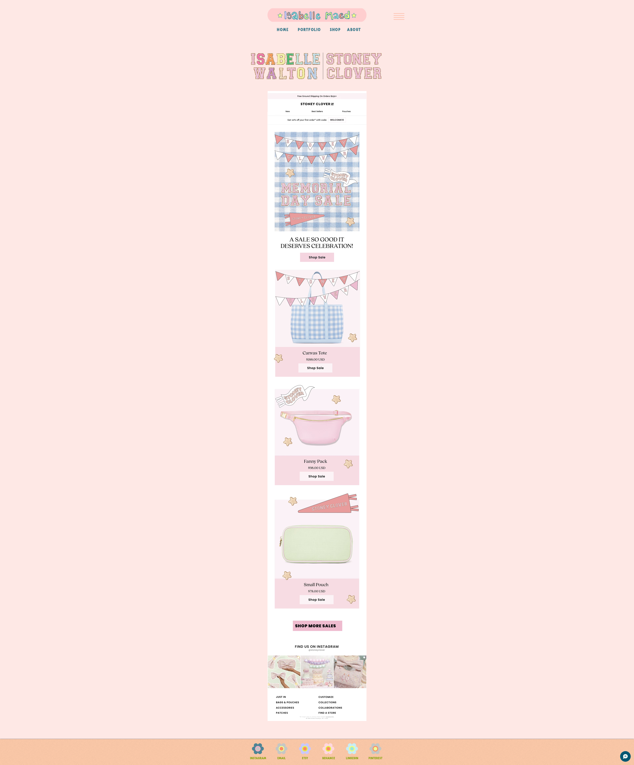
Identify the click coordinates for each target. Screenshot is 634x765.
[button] (399, 16)
